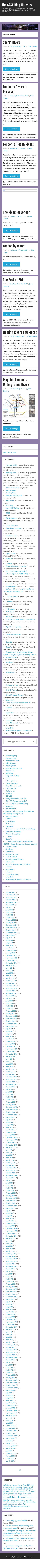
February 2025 (11, 920)
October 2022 (10, 991)
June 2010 (9, 1365)
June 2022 (9, 1001)
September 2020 (11, 1054)
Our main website (9, 452)
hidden (10, 75)
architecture (19, 1487)
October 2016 (10, 1173)
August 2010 (10, 1360)
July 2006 (9, 1451)
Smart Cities (10, 672)
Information (26, 1498)
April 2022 (9, 1006)
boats (14, 270)
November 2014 (11, 1231)
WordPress (18, 1557)
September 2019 (11, 1084)
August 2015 (10, 1208)
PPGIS (20, 1502)
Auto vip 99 (10, 500)
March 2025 (10, 917)
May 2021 (9, 1034)
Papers (16, 1502)
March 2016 (10, 1190)
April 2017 (9, 1158)
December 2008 (11, 1410)
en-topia (9, 558)
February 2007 (11, 1446)
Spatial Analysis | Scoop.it (15, 695)
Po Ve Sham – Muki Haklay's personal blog (20, 619)
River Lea (9, 77)
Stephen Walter (7, 239)
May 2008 (9, 1423)
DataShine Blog (11, 536)
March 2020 (10, 1069)
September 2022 (11, 993)
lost (25, 182)
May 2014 (9, 1246)
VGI (24, 1503)
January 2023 (10, 983)
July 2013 (9, 1271)
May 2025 (9, 912)
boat (10, 270)
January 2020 (10, 1074)
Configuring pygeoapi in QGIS (16, 1520)
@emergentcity (11, 472)
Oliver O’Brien (32, 46)
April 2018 (9, 1127)
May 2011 (9, 1337)
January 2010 (10, 1377)
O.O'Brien (9, 601)
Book (23, 1489)
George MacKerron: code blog (16, 566)
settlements (19, 373)
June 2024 (9, 940)
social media (7, 1504)
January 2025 (10, 922)
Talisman (9, 708)
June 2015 (9, 1213)
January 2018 (10, 1135)
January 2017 (10, 1165)
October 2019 (10, 1082)
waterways (34, 239)
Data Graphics (18, 1493)
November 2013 (11, 1261)
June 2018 (9, 1122)
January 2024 (10, 953)
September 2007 (11, 1436)
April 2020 (9, 1066)
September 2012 (11, 1297)
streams (19, 434)
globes (29, 134)
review (24, 1502)
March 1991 (10, 1461)
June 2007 (9, 1441)
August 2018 (10, 1117)
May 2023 (9, 973)
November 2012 (11, 1291)
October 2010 (10, 1355)
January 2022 (10, 1013)
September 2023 (11, 963)
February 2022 (11, 1011)
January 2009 (10, 1408)
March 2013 (10, 1281)
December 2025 (11, 895)
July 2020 (9, 1059)
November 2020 (11, 1049)
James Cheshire (32, 336)
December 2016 (11, 1168)
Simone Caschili (11, 657)
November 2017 (11, 1140)
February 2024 (11, 950)
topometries (10, 713)
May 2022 (9, 1003)
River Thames (16, 77)
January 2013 (10, 1286)
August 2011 (10, 1329)
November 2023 (11, 958)
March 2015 (10, 1221)
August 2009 (10, 1390)
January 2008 (10, 1428)
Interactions (33, 1498)
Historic (15, 1498)
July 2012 (9, 1302)
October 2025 (10, 900)
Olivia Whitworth (25, 75)
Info (20, 1497)
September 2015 (11, 1206)
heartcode (9, 584)
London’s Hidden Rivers (18, 144)
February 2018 (11, 1132)
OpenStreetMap (8, 1502)
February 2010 (11, 1375)
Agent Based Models (26, 1485)
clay (15, 134)
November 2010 (11, 1352)
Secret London (29, 77)
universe (27, 323)
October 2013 (10, 1264)
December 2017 (11, 1137)
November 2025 (11, 897)
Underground (7, 437)
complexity (21, 1491)
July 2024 (9, 938)
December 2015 (11, 1198)
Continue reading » (11, 69)
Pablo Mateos (10, 609)
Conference (30, 1491)
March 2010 (10, 1372)
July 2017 (9, 1150)
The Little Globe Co (29, 137)
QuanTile (9, 647)
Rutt (21, 137)
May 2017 (9, 1155)
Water (5, 80)
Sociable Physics (11, 690)
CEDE (8, 513)
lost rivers (16, 75)
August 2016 (10, 1178)
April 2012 (9, 1309)
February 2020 (11, 1072)
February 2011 (10, 1345)
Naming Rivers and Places (20, 332)
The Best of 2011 (14, 280)
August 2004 (10, 1456)
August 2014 (10, 1238)
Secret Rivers (11, 42)
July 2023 (9, 968)
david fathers (9, 182)
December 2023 (11, 955)
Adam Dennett (11, 490)
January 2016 (10, 1195)
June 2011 (9, 1334)
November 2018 (11, 1109)
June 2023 (9, 970)
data (12, 1493)
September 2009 (12, 1388)
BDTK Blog (9, 505)
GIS (11, 1497)
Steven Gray (10, 700)
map (13, 323)
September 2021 (11, 1024)
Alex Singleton (11, 493)
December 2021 (11, 1016)
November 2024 (11, 927)
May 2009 (9, 1398)
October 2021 (10, 1021)
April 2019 (9, 1097)
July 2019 (9, 1089)
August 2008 (10, 1415)
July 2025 (9, 907)
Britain (8, 370)
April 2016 (9, 1188)
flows (31, 1495)
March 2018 (10, 1130)
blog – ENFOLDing (12, 508)
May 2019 (9, 1094)
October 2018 (10, 1112)
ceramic (10, 134)
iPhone (9, 323)
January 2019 (10, 1104)
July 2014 (9, 1241)
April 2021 (9, 1036)
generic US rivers (25, 370)
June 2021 (9, 1031)
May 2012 (9, 1307)
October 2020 (10, 1051)
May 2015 (9, 1216)
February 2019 (11, 1102)
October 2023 (10, 960)
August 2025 (10, 905)
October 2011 (10, 1324)
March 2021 (10, 1039)
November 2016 (11, 1170)
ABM (5, 1485)
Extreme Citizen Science (22, 1495)
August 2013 (10, 1269)
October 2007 (10, 1433)
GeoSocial (6, 1498)
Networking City (11, 465)
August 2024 (10, 935)
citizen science (10, 1490)
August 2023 (10, 965)
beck (7, 270)
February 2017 (11, 1163)
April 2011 (9, 1340)
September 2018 (11, 1115)
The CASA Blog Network (17, 5)
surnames (22, 323)
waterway (27, 273)
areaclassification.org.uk (14, 495)
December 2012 (11, 1289)
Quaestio (9, 642)
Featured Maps (15, 370)
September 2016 (11, 1175)
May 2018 (9, 1125)
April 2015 (9, 1218)
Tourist (9, 184)
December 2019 (11, 1077)
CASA (27, 1489)
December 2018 (11, 1107)
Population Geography (13, 627)
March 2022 (10, 1008)
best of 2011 (9, 320)
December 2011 (11, 1319)
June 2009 (9, 1395)
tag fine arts (17, 239)
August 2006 (10, 1448)
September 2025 (11, 902)
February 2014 (11, 1254)
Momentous (29, 1557)
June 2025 (9, 910)
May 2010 (9, 1367)
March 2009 (10, 1403)
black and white (13, 236)
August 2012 (10, 1299)
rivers (22, 77)
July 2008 (9, 1418)
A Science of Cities (12, 488)
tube (9, 273)
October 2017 (10, 1142)
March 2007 (10, 1443)
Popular (9, 373)
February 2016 (11, 1193)
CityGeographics (11, 518)
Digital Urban (10, 553)
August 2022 (10, 996)
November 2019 (11, 1079)
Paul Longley (10, 612)
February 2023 (11, 981)
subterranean (27, 434)
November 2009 (11, 1383)
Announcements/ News (9, 1487)
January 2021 (10, 1044)
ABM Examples (12, 1485)
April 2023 (9, 975)
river (4, 77)
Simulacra (9, 662)
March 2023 (10, 978)
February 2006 (11, 1453)
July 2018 (9, 1120)
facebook (25, 320)
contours (19, 134)
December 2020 (11, 1046)
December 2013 (11, 1259)
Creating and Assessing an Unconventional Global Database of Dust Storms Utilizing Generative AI (19, 1533)
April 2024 (9, 945)
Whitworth (10, 80)
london (8, 434)
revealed (33, 75)
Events (12, 1495)
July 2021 (9, 1029)
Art (7, 75)
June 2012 (9, 1304)
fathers (16, 182)
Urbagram (9, 720)
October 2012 (10, 1294)
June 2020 (9, 1061)
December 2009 (11, 1380)
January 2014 (10, 1256)
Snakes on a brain (12, 685)
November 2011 (11, 1322)
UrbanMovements (12, 723)
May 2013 (9, 1276)
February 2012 (11, 1314)
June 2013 (9, 1274)
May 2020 (9, 1064)
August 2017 (10, 1147)
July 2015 (9, 1211)
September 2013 (11, 1266)
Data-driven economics (14, 528)
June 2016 (9, 1183)
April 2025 (9, 915)
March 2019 (10, 1099)
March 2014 (10, 1251)
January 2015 (10, 1226)
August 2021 (10, 1026)
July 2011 (9, 1332)
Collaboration (18, 320)
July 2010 (9, 1362)
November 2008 (11, 1413)
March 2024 (10, 948)
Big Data (11, 1489)
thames (5, 273)
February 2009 (11, 1405)
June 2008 (9, 1420)
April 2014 (9, 1249)
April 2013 (9, 1279)
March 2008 (10, 1425)
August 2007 (10, 1438)
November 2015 (11, 1200)
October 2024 (10, 930)
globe (24, 134)
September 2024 (11, 933)
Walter (23, 239)
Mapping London (12, 596)
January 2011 (10, 1347)
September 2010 (11, 1357)
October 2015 (10, 1203)
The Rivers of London (16, 212)
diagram (23, 270)
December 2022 (11, 986)
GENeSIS (9, 564)
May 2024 (9, 943)
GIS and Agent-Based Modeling (17, 574)
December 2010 (11, 1350)
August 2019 (10, 1087)
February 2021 (11, 1041)
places (5, 373)
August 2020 (10, 1056)
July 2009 (9, 1393)
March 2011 (10, 1342)
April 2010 (9, 1370)
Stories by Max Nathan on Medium (18, 703)
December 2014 (11, 1228)
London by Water (14, 246)
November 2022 (11, 988)
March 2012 (10, 1312)
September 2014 (11, 1236)
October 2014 (10, 1233)
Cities (31, 1489)
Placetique (9, 617)
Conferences (7, 1493)
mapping (13, 1500)
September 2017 (11, 1145)
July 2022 (9, 998)
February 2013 (11, 1284)
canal (18, 270)
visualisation (15, 273)
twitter (20, 1504)
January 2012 (10, 1317)
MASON (18, 1500)
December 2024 (11, 925)
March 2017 (10, 1160)
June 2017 (9, 1152)
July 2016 (9, 1180)
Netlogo (22, 1500)
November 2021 (11, 1018)
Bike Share (18, 1489)
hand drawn (22, 236)
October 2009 (11, 1385)
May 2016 (9, 1185)
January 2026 (10, 892)
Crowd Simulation (12, 526)
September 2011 (11, 1327)
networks (29, 1500)
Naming (33, 370)
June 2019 (9, 1092)
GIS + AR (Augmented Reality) (16, 571)
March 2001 (10, 1458)
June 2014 (9, 1243)
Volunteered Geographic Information (18, 730)
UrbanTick (9, 728)
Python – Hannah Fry (13, 634)
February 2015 (11, 1223)
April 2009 (9, 1400)
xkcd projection (15, 325)
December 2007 (11, 1431)
